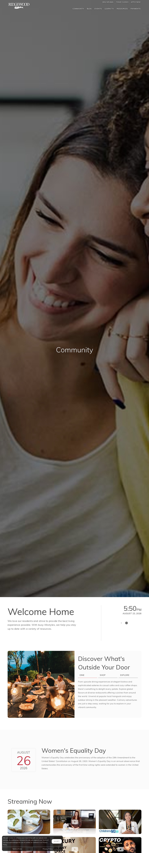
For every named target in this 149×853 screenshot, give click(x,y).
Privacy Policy (48, 849)
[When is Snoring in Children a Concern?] (120, 822)
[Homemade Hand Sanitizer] (74, 822)
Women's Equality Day (74, 750)
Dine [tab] (82, 675)
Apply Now (135, 2)
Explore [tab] (124, 675)
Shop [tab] (103, 675)
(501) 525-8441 (108, 2)
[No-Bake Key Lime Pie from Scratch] (29, 822)
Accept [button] (57, 841)
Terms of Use (17, 849)
